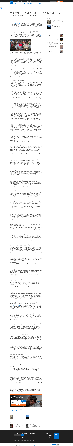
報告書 (25, 3)
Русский (34, 1)
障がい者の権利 (14, 410)
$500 (13, 402)
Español (36, 1)
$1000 (18, 402)
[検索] (56, 1)
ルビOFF (70, 444)
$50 (13, 400)
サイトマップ (23, 437)
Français (23, 1)
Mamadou (24, 319)
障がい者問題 (28, 54)
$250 (23, 400)
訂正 (14, 437)
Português (31, 1)
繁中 (18, 1)
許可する (54, 444)
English (21, 1)
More (39, 1)
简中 (17, 1)
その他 (57, 444)
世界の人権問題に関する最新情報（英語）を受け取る (25, 433)
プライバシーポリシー (18, 437)
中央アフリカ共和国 (17, 23)
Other (23, 402)
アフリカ (14, 409)
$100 (18, 400)
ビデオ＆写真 (29, 3)
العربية (15, 1)
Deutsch (26, 1)
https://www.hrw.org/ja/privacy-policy (34, 445)
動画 (39, 26)
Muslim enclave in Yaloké (16, 305)
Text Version (27, 437)
